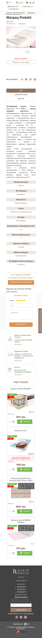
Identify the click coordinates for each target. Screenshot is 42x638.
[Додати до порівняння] (12, 422)
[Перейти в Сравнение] (30, 3)
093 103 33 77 (21, 589)
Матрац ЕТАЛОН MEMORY (21, 389)
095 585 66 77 (21, 587)
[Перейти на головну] (21, 2)
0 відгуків (21, 23)
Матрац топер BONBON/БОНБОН (21, 521)
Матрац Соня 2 (21, 430)
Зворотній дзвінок (21, 597)
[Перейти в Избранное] (27, 3)
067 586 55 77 (21, 592)
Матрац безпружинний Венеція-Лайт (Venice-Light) (20, 479)
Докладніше (21, 264)
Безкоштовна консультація (40, 321)
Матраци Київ (21, 635)
